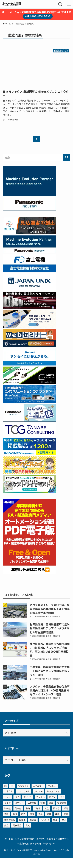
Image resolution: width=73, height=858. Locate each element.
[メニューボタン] (68, 4)
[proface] (29, 402)
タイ (17, 796)
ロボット (19, 802)
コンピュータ (23, 791)
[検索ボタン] (60, 4)
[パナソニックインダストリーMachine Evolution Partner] (29, 252)
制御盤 (7, 808)
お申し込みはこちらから (37, 16)
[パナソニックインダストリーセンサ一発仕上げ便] (29, 420)
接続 (6, 813)
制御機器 (61, 802)
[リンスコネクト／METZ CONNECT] (29, 383)
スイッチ (38, 791)
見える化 (44, 819)
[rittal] (29, 308)
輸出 (55, 819)
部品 (6, 825)
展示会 (56, 808)
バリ (62, 796)
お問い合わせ (49, 843)
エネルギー (38, 785)
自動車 (22, 819)
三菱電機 (32, 802)
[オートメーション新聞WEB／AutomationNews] (11, 4)
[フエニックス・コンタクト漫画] (29, 491)
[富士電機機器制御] (29, 271)
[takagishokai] (29, 346)
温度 (49, 813)
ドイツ (52, 796)
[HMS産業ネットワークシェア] (29, 327)
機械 (32, 813)
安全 (47, 808)
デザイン (27, 796)
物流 (66, 813)
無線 (57, 813)
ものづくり (23, 785)
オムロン (52, 785)
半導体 (37, 808)
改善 (23, 813)
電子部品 (17, 825)
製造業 (33, 819)
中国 (42, 802)
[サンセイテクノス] (29, 364)
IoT (12, 785)
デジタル (40, 796)
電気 (28, 825)
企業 (51, 802)
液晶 (40, 813)
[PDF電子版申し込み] (29, 573)
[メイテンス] (29, 233)
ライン (7, 802)
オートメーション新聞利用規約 (19, 838)
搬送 (15, 813)
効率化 (18, 808)
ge (5, 785)
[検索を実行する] (66, 157)
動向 (28, 808)
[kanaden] (29, 454)
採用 (66, 808)
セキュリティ (53, 791)
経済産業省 (9, 819)
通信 (64, 819)
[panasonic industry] (29, 209)
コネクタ (8, 791)
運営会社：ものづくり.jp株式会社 (52, 838)
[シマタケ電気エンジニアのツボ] (29, 473)
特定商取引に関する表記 (29, 843)
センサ (7, 796)
